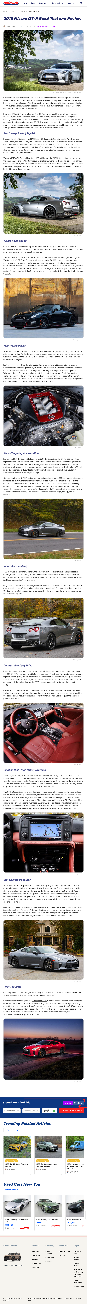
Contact (48, 1261)
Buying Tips (36, 1263)
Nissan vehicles (44, 249)
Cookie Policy (76, 1265)
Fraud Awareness (78, 1281)
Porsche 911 (26, 910)
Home (5, 11)
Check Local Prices (72, 1110)
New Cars (68, 1103)
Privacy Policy (76, 1258)
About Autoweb (48, 1252)
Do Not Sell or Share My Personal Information (78, 1273)
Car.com (62, 1255)
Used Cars (78, 1103)
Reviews (22, 11)
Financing (35, 1267)
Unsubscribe (79, 1286)
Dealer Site (49, 1257)
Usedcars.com (64, 1251)
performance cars (75, 354)
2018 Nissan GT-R (37, 139)
